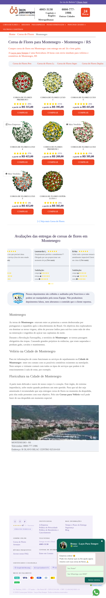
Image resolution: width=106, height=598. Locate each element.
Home (12, 34)
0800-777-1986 (68, 11)
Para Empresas (38, 25)
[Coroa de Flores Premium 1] (52, 133)
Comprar (22, 113)
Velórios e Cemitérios (13, 29)
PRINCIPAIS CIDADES (76, 25)
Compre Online (20, 538)
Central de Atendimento (50, 549)
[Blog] (25, 521)
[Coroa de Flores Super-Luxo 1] (52, 182)
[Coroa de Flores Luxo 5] (83, 84)
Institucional (45, 521)
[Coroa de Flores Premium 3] (22, 84)
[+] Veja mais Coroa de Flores (51, 221)
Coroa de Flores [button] (10, 25)
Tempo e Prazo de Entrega (75, 525)
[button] (17, 64)
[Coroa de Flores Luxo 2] (83, 133)
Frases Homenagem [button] (56, 25)
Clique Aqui (81, 2)
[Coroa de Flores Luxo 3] (22, 182)
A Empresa (43, 525)
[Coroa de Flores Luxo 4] (22, 133)
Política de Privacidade (48, 527)
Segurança (69, 527)
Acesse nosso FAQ (20, 554)
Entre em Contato (46, 553)
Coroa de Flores (25, 34)
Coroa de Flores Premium (24, 63)
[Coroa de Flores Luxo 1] (52, 84)
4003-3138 (46, 9)
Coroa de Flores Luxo (47, 63)
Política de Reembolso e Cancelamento (49, 531)
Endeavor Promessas (22, 529)
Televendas (44, 538)
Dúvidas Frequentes (22, 550)
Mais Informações (73, 521)
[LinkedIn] (15, 521)
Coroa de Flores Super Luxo (70, 63)
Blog (67, 530)
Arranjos (25, 25)
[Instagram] (20, 521)
